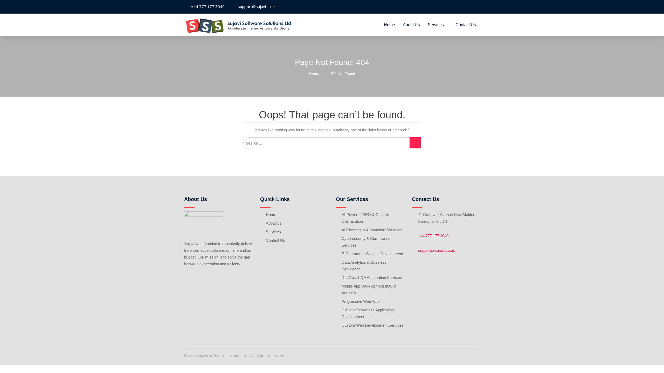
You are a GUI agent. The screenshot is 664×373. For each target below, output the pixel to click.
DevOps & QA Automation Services (372, 277)
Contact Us (465, 25)
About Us (411, 25)
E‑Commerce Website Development (372, 254)
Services (436, 25)
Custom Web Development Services (373, 325)
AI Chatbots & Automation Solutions (372, 230)
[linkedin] (475, 7)
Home (389, 25)
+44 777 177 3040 (433, 236)
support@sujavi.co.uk (436, 250)
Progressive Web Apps (361, 301)
